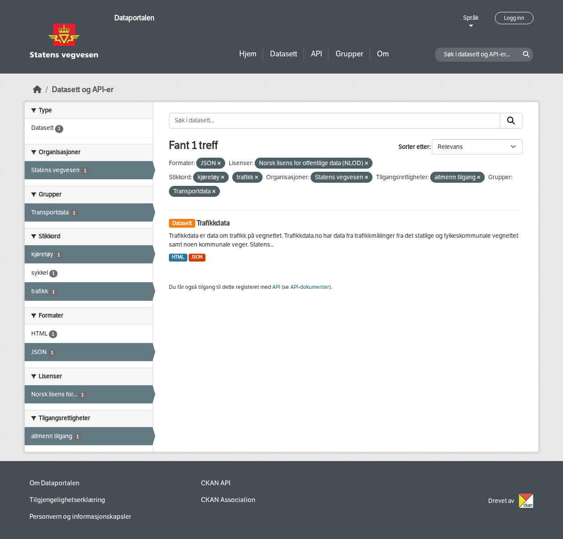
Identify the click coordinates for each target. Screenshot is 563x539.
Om (383, 54)
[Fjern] (219, 163)
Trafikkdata (213, 223)
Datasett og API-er (82, 89)
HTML (178, 257)
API (316, 54)
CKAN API (215, 483)
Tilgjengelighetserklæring (67, 500)
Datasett (283, 54)
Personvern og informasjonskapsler (80, 517)
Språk (471, 18)
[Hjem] (37, 89)
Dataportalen (134, 18)
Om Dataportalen (54, 483)
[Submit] (511, 121)
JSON (196, 257)
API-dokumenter (309, 287)
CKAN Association (228, 500)
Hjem (247, 54)
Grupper (349, 54)
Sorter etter (413, 147)
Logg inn (514, 18)
